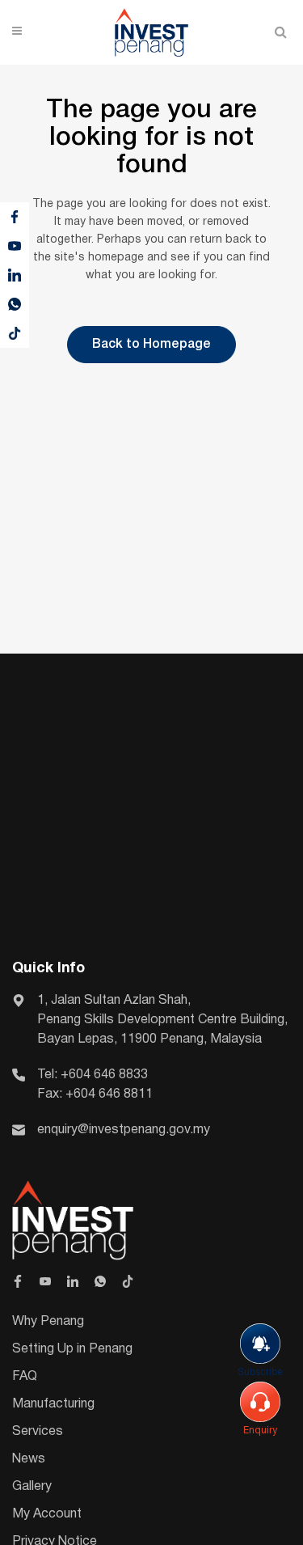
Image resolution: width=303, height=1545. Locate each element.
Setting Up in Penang (72, 1349)
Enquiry (260, 1430)
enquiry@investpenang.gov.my (123, 1130)
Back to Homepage (151, 344)
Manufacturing (53, 1404)
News (28, 1459)
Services (37, 1431)
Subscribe (260, 1372)
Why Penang (48, 1321)
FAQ (24, 1376)
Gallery (32, 1486)
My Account (47, 1514)
